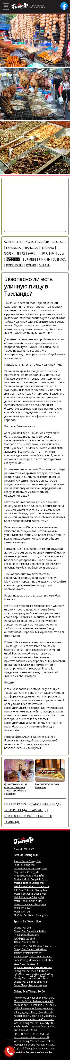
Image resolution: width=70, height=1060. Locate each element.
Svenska (59, 259)
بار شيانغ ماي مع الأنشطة (26, 963)
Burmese (29, 259)
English (30, 242)
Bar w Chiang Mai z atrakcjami (30, 985)
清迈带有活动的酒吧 (24, 938)
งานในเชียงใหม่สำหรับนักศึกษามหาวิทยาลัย (36, 1026)
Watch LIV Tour (22, 911)
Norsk (8, 253)
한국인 (32, 253)
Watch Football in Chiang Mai (30, 893)
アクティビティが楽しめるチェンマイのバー (37, 945)
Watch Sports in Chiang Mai (29, 882)
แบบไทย (44, 242)
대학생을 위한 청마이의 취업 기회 (32, 1033)
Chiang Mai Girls (22, 927)
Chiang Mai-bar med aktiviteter (31, 971)
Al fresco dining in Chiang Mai (30, 904)
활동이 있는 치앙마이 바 (26, 942)
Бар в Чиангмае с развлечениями (33, 967)
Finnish (44, 259)
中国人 (43, 253)
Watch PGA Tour (23, 908)
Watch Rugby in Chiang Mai (29, 897)
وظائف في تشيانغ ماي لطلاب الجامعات (33, 1051)
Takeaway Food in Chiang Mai (30, 868)
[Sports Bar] (24, 843)
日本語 (20, 253)
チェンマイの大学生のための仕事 (31, 1037)
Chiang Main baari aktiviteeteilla (31, 978)
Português (14, 265)
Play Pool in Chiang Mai (27, 872)
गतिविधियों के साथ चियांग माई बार (27, 952)
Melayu (44, 265)
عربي (61, 253)
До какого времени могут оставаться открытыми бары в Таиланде (15, 788)
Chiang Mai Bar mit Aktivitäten (30, 949)
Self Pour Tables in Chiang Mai (30, 890)
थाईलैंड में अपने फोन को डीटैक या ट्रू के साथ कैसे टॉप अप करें (40, 1008)
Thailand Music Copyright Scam (31, 879)
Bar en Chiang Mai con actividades (33, 956)
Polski (31, 265)
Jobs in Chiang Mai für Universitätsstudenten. (38, 1041)
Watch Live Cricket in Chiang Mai (31, 886)
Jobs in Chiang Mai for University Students (37, 1023)
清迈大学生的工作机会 (25, 1030)
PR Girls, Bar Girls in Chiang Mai (31, 915)
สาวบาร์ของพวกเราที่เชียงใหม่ (29, 875)
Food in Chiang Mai (24, 864)
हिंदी (53, 253)
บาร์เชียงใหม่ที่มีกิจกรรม (26, 935)
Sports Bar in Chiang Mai (27, 861)
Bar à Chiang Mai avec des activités (33, 960)
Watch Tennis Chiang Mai (28, 900)
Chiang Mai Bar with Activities (30, 931)
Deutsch (59, 242)
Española (13, 248)
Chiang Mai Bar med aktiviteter (31, 981)
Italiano (47, 248)
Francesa (31, 248)
